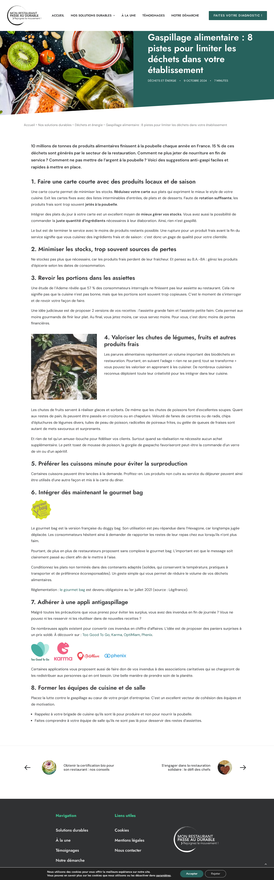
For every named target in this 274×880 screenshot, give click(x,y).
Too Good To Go (96, 634)
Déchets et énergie (162, 80)
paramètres (163, 875)
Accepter (191, 874)
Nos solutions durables (91, 15)
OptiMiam (132, 634)
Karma (116, 634)
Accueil (58, 15)
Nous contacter (128, 850)
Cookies (122, 830)
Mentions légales (129, 840)
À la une (129, 15)
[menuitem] (58, 15)
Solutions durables (72, 830)
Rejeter (215, 874)
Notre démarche (185, 15)
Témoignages (153, 15)
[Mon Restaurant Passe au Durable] (24, 15)
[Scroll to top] (266, 863)
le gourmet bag (72, 589)
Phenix (147, 634)
